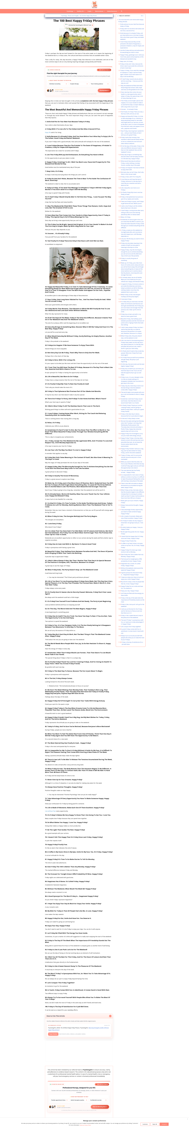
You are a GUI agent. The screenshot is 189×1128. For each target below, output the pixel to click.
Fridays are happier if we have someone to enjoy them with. (132, 168)
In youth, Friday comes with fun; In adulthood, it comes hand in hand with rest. (132, 631)
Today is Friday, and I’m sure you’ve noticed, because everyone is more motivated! (131, 457)
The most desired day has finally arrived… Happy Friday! (130, 471)
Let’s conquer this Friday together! (131, 626)
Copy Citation (53, 1034)
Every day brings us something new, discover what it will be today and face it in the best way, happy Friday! (132, 156)
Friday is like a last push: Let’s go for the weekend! (132, 605)
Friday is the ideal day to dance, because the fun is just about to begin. (132, 415)
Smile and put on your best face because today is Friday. (132, 25)
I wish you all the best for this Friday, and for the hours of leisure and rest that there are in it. (131, 611)
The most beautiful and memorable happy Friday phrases (130, 20)
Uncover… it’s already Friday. (129, 109)
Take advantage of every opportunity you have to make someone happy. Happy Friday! (132, 511)
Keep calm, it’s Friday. (126, 61)
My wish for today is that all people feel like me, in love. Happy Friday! (132, 583)
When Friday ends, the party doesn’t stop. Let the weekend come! (131, 337)
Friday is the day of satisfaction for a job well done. (132, 643)
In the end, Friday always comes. (130, 418)
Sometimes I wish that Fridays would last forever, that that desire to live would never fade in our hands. (131, 401)
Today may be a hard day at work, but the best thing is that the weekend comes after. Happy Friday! (132, 388)
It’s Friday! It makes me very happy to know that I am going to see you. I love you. (132, 523)
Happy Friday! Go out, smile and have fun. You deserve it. (132, 587)
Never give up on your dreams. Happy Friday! (132, 501)
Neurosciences (99, 11)
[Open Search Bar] (121, 11)
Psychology (70, 11)
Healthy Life (80, 11)
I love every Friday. (126, 299)
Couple (89, 11)
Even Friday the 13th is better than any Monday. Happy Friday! (132, 555)
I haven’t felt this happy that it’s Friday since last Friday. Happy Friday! (132, 537)
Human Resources (112, 11)
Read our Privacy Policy (85, 1125)
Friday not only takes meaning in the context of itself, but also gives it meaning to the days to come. (131, 245)
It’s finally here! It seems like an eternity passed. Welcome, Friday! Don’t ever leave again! (132, 353)
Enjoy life (48, 132)
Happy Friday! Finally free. (128, 541)
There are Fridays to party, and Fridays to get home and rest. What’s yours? (132, 202)
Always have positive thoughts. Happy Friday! (132, 506)
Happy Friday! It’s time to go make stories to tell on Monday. (131, 551)
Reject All (155, 1124)
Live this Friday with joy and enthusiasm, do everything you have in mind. (132, 51)
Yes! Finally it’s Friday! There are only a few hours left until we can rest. (132, 113)
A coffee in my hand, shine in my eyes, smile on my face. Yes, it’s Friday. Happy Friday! (132, 545)
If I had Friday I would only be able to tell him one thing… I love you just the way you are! (132, 81)
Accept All (164, 1124)
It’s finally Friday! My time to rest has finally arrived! (131, 193)
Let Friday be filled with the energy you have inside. (132, 594)
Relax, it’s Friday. (126, 217)
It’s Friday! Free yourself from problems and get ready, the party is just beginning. (132, 359)
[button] (130, 15)
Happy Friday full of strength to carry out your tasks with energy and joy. (132, 434)
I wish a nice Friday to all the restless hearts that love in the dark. (131, 207)
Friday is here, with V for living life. (131, 177)
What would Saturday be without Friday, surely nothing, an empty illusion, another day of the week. (130, 163)
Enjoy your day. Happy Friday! (130, 591)
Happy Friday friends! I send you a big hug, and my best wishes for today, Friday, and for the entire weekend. (132, 451)
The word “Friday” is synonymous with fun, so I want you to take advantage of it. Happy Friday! (132, 622)
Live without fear (50, 811)
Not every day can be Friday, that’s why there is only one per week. (132, 173)
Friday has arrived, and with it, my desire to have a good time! (131, 315)
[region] (94, 1123)
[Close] (187, 1119)
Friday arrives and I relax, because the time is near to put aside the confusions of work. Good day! (131, 66)
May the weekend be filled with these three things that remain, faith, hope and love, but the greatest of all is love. (132, 87)
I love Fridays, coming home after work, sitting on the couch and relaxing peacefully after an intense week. (132, 212)
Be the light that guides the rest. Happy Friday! (132, 533)
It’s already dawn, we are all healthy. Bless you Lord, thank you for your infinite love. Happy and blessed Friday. (132, 279)
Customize (145, 1124)
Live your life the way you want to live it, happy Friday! (132, 240)
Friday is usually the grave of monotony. (129, 259)
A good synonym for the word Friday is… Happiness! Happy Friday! (131, 573)
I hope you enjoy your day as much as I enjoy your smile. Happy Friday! (132, 578)
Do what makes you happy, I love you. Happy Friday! (132, 528)
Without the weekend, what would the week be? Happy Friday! (132, 569)
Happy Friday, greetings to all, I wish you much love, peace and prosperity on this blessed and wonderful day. (132, 57)
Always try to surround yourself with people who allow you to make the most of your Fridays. (132, 637)
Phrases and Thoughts (73, 15)
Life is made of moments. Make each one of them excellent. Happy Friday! (131, 517)
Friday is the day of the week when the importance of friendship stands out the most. (132, 600)
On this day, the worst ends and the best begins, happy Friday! (132, 365)
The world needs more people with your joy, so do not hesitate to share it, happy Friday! (132, 394)
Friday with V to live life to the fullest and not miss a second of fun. (132, 29)
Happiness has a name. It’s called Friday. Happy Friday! (130, 564)
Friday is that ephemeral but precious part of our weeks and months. (132, 198)
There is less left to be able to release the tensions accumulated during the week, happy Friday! (131, 485)
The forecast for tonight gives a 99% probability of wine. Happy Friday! (131, 560)
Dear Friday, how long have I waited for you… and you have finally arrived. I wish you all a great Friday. (132, 133)
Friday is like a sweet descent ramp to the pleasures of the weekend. (132, 616)
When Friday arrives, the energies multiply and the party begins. (130, 295)
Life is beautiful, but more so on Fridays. (130, 189)
